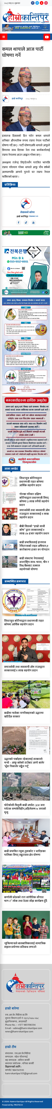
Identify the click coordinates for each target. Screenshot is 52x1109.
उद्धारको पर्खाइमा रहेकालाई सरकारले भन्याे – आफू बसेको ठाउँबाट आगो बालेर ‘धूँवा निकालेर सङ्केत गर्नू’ (24, 763)
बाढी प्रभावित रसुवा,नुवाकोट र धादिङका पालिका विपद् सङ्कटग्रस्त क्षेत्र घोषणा (25, 853)
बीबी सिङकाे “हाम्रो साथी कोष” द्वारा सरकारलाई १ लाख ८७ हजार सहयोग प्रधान (34, 530)
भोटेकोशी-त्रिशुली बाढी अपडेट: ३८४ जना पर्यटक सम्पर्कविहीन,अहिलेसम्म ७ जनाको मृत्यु (25, 809)
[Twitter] (37, 3)
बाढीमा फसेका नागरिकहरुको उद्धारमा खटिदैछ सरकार (24, 715)
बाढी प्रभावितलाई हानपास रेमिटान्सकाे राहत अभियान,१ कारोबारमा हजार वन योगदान (34, 546)
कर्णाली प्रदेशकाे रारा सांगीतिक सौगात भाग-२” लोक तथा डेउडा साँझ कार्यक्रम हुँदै (25, 899)
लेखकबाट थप (33, 216)
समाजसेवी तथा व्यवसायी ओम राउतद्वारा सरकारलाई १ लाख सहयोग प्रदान (34, 514)
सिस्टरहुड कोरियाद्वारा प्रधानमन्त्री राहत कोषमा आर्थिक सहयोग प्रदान (31, 482)
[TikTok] (26, 222)
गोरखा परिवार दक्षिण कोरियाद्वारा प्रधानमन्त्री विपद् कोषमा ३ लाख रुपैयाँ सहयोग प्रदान (34, 499)
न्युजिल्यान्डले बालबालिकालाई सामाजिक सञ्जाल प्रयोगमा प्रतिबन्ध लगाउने (25, 945)
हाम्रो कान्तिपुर (17, 99)
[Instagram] (46, 3)
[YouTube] (41, 3)
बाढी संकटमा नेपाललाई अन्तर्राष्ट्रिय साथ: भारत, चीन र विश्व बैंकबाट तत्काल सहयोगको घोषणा (34, 564)
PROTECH (18, 1105)
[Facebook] (33, 3)
